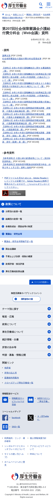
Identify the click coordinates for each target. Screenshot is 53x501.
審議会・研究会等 (14, 234)
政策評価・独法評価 (15, 264)
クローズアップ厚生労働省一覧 (18, 383)
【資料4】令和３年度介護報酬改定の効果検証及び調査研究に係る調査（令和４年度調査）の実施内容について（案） (26, 95)
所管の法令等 (9, 347)
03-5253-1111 (27, 490)
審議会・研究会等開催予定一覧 (18, 241)
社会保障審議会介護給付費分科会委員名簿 (21, 58)
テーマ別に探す (10, 309)
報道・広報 (8, 316)
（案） (11, 105)
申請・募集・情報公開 (14, 355)
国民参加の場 (27, 299)
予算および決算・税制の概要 (19, 256)
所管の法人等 (10, 373)
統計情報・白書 (10, 339)
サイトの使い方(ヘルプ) (14, 455)
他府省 (7, 368)
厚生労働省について (12, 332)
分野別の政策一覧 (14, 211)
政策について (9, 324)
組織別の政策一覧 (14, 219)
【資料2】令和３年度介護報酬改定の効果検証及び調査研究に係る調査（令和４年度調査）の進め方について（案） (26, 77)
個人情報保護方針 (38, 438)
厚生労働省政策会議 (15, 271)
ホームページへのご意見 (14, 463)
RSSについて (36, 454)
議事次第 (6, 55)
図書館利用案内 (11, 378)
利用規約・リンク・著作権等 (14, 439)
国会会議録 (11, 249)
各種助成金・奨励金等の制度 (19, 226)
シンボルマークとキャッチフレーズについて (14, 447)
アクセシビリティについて (40, 447)
